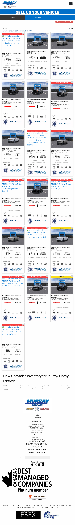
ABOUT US (36, 435)
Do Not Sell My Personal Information (57, 505)
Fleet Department (37, 431)
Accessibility (18, 505)
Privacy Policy (29, 505)
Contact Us (7, 505)
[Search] (20, 457)
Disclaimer (37, 447)
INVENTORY (37, 422)
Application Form (36, 432)
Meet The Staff (36, 437)
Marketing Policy (37, 452)
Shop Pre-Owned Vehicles (36, 426)
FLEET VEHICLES (36, 428)
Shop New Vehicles (37, 424)
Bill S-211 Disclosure (37, 450)
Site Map (40, 505)
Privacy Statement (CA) (36, 444)
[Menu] (70, 4)
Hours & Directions (37, 439)
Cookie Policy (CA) (37, 441)
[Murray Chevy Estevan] (10, 4)
